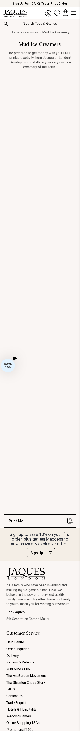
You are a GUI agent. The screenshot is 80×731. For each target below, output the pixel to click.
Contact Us (14, 696)
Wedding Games (18, 716)
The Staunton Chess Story (25, 683)
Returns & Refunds (20, 662)
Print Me (16, 521)
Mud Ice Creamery (56, 32)
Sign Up (37, 553)
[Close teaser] (15, 359)
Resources (30, 32)
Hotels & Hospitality (21, 709)
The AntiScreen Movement (26, 676)
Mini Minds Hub (18, 669)
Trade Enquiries (17, 703)
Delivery (12, 656)
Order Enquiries (17, 649)
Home (14, 32)
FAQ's (10, 689)
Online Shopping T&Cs (23, 723)
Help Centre (15, 642)
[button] (8, 365)
